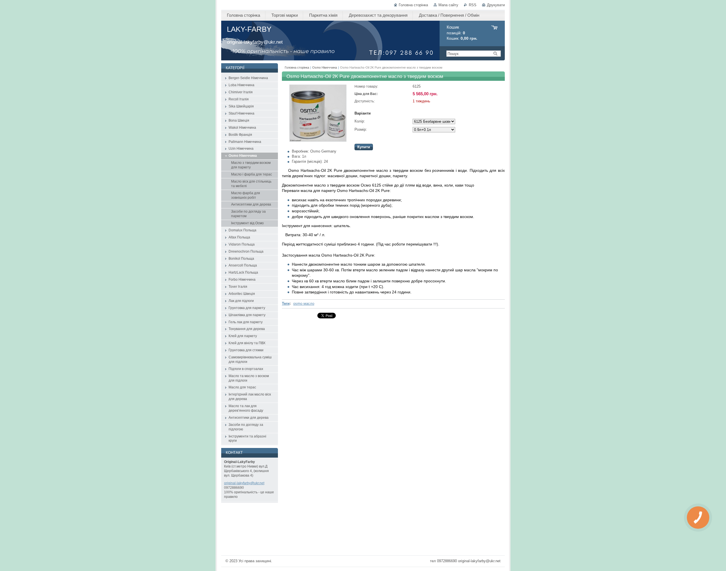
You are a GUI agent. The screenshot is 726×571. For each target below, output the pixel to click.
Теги (286, 303)
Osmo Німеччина (324, 67)
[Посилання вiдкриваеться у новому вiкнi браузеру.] (318, 140)
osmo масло (303, 303)
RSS (472, 5)
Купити (363, 147)
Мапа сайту (448, 5)
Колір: (359, 121)
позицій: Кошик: (462, 33)
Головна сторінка (413, 5)
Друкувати (496, 5)
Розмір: (360, 129)
